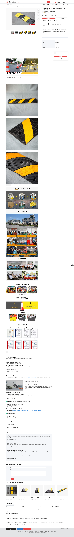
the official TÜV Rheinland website (31, 377)
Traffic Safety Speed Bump (43, 522)
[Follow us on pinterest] (66, 528)
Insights (55, 531)
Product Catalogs (18, 504)
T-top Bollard (35, 410)
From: (10, 467)
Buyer (48, 4)
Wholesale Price (42, 531)
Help (52, 4)
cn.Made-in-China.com (45, 532)
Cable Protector (24, 508)
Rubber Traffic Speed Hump (28, 518)
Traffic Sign (21, 518)
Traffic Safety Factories (18, 522)
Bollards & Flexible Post (55, 506)
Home (7, 6)
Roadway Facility (9, 518)
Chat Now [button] (62, 18)
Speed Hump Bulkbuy (25, 524)
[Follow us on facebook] (61, 528)
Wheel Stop (38, 508)
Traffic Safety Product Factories (26, 522)
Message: (9, 471)
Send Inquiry (48, 18)
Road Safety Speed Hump (17, 524)
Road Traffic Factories (35, 522)
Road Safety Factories (10, 522)
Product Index (51, 531)
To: (10, 469)
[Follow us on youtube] (64, 528)
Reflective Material (15, 518)
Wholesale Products (37, 531)
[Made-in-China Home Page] (11, 2)
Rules (67, 4)
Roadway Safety (17, 6)
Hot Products (19, 531)
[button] (58, 2)
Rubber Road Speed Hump (59, 522)
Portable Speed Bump (28, 6)
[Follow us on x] (62, 528)
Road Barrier (8, 508)
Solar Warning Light (27, 410)
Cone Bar (32, 410)
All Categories (9, 4)
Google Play (14, 528)
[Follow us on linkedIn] (67, 528)
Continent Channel (47, 531)
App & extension (57, 4)
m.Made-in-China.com (39, 532)
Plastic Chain (23, 509)
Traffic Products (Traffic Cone (16, 410)
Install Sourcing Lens (27, 528)
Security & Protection (11, 6)
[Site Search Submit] (48, 2)
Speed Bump (22, 6)
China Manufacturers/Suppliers (30, 531)
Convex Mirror (8, 509)
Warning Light (23, 410)
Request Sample (56, 20)
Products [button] (20, 1)
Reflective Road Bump (44, 518)
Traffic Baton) (39, 410)
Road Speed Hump (51, 522)
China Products (24, 531)
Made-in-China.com (33, 532)
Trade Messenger (19, 528)
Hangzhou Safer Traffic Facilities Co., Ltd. (49, 11)
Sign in (67, 2)
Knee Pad (7, 506)
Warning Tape (54, 509)
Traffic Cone (23, 506)
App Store (8, 528)
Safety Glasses (54, 508)
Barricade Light (39, 506)
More (7, 526)
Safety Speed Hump (9, 524)
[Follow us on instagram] (63, 528)
